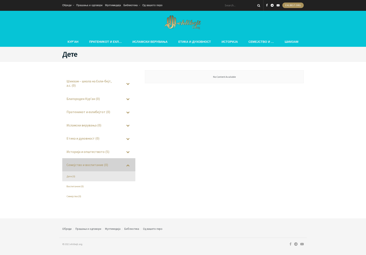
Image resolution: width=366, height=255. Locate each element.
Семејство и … (261, 41)
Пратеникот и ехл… (105, 41)
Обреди (67, 5)
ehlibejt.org (293, 5)
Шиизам (291, 41)
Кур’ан (73, 41)
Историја (230, 41)
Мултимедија (113, 5)
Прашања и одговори (89, 5)
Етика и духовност (194, 41)
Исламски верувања (150, 41)
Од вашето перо (152, 5)
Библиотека (130, 5)
